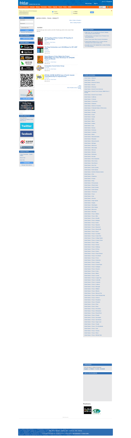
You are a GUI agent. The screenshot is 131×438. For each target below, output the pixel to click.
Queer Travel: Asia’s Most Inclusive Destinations (96, 39)
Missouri (94, 149)
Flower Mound (99, 253)
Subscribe (27, 162)
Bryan (97, 231)
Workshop (46, 60)
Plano (97, 306)
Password (22, 23)
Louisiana (94, 132)
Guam (93, 114)
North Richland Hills (100, 295)
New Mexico (95, 163)
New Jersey (94, 160)
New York (94, 165)
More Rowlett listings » (79, 87)
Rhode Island (95, 185)
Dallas (97, 242)
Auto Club (22, 160)
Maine (93, 134)
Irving (97, 271)
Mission (97, 291)
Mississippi (94, 147)
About (53, 430)
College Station (99, 238)
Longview (98, 282)
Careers (63, 430)
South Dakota (95, 189)
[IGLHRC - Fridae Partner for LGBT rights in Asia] (96, 414)
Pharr (97, 304)
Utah (93, 196)
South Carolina (95, 187)
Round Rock (99, 313)
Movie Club (22, 157)
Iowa (93, 125)
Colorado (94, 99)
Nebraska (94, 154)
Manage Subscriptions (27, 165)
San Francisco (47, 62)
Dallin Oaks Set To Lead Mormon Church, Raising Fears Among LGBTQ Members (96, 33)
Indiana (93, 123)
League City (98, 277)
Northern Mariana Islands (98, 171)
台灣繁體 (91, 369)
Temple (97, 324)
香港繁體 (102, 369)
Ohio (93, 174)
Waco (97, 332)
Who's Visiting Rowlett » (75, 22)
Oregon (93, 178)
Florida (93, 110)
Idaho (93, 119)
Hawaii (93, 116)
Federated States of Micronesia (99, 108)
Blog (50, 430)
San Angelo (98, 317)
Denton (97, 244)
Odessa (98, 297)
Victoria (97, 330)
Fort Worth (98, 255)
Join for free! (88, 3)
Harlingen (98, 266)
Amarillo (97, 218)
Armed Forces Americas (97, 89)
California (94, 97)
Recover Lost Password (26, 32)
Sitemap (80, 430)
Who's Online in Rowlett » (75, 20)
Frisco (97, 258)
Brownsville (98, 229)
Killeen (97, 273)
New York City (47, 69)
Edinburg (98, 246)
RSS (76, 430)
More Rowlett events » (72, 87)
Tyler (97, 328)
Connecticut (94, 101)
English (86, 369)
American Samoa (96, 82)
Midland (97, 288)
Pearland (98, 302)
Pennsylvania (95, 183)
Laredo (97, 275)
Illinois (93, 121)
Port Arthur (98, 308)
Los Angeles (46, 42)
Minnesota (94, 145)
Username (22, 20)
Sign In (96, 3)
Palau (93, 180)
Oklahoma (94, 176)
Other (45, 40)
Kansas (93, 127)
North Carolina (95, 167)
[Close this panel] (111, 11)
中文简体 (97, 369)
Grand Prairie (99, 264)
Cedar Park (98, 235)
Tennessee (94, 191)
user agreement (76, 433)
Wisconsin (94, 209)
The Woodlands (99, 326)
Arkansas (94, 86)
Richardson (98, 310)
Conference (46, 49)
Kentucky (94, 130)
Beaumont (98, 227)
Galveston (98, 260)
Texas (49, 18)
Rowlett (56, 18)
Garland (98, 262)
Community (46, 67)
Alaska (93, 80)
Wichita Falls (99, 335)
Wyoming (94, 211)
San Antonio (98, 319)
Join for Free (27, 38)
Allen (97, 216)
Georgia (94, 112)
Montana (94, 152)
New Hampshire (95, 158)
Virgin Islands (95, 200)
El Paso (97, 249)
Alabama (94, 78)
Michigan (94, 143)
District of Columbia (96, 105)
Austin (97, 222)
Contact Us (71, 430)
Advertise (58, 430)
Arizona (93, 84)
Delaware (94, 103)
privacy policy (85, 433)
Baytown (98, 224)
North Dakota (95, 169)
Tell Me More (27, 98)
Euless (97, 251)
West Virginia (95, 207)
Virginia (93, 202)
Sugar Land (98, 321)
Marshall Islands (95, 136)
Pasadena (98, 299)
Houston (98, 269)
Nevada (93, 156)
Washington (94, 205)
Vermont (94, 198)
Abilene (97, 213)
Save (92, 12)
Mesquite (98, 286)
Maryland (94, 138)
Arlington (98, 220)
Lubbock (98, 284)
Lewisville (98, 280)
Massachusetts (95, 141)
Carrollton (98, 233)
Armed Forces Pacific (97, 94)
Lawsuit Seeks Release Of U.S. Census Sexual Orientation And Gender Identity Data (96, 42)
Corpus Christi (99, 240)
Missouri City (99, 293)
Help (67, 430)
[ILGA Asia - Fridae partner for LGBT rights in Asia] (87, 414)
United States (41, 18)
